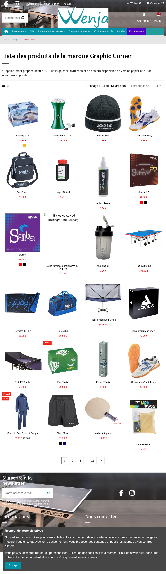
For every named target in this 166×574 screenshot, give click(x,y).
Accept (13, 565)
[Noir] (145, 202)
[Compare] (106, 128)
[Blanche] (20, 145)
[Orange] (24, 145)
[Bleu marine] (64, 443)
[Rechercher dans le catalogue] (23, 18)
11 (92, 460)
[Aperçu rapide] (22, 134)
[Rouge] (141, 202)
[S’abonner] (48, 493)
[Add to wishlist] (100, 128)
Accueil (67, 3)
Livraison (31, 3)
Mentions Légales (50, 3)
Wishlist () (136, 3)
